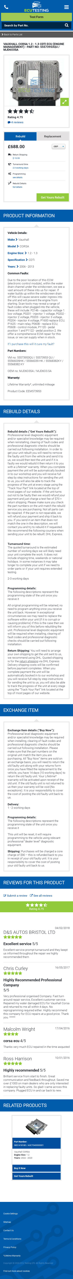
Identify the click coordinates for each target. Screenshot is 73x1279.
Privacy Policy (9, 1247)
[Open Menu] (66, 7)
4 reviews (17, 122)
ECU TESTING (36, 9)
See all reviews (42, 895)
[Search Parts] (66, 25)
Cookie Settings (10, 1213)
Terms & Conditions (12, 1239)
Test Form (36, 17)
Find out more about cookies (16, 1271)
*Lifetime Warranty (12, 1256)
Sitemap (7, 1222)
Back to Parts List (12, 34)
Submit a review (16, 895)
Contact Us (8, 1230)
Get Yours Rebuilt (52, 197)
